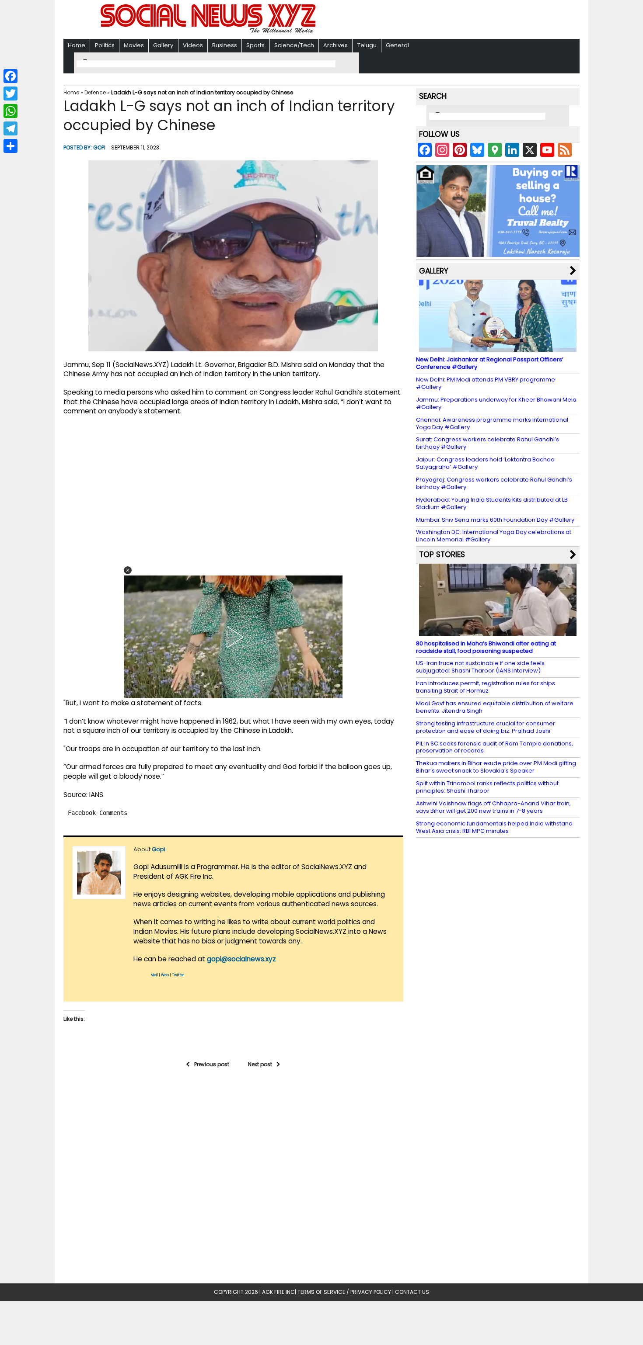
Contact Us (412, 1292)
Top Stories (442, 554)
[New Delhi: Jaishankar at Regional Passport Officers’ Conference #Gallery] (498, 347)
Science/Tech (294, 45)
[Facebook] (10, 76)
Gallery (163, 45)
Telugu (367, 45)
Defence (95, 92)
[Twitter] (10, 93)
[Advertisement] (434, 20)
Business (224, 45)
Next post (260, 1064)
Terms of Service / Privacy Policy (344, 1292)
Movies (134, 45)
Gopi (99, 147)
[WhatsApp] (10, 111)
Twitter (178, 975)
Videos (193, 45)
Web (165, 975)
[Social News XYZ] (209, 31)
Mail (154, 975)
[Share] (10, 146)
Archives (335, 45)
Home (76, 45)
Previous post (211, 1064)
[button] (128, 570)
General (397, 45)
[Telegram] (10, 128)
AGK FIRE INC (278, 1292)
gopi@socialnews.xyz (241, 959)
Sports (255, 45)
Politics (105, 45)
